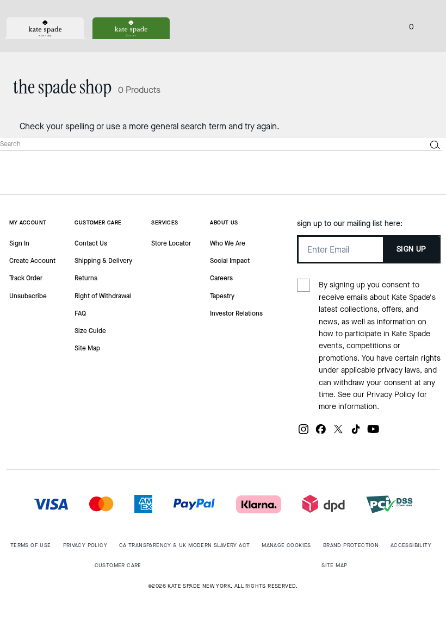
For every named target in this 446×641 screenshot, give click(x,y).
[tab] (45, 28)
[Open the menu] (426, 26)
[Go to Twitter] (338, 433)
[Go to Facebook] (320, 433)
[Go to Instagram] (303, 433)
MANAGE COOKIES (286, 545)
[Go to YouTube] (373, 433)
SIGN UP (411, 249)
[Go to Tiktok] (355, 433)
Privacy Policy (391, 394)
